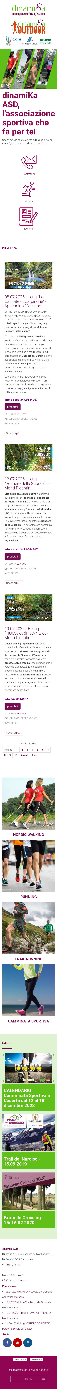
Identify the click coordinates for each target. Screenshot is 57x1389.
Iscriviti (28, 228)
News (22, 414)
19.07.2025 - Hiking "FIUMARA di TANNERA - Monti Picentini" (26, 633)
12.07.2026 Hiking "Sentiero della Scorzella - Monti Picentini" (27, 484)
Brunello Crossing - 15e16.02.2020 (24, 1220)
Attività (28, 201)
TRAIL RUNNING (28, 959)
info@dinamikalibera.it (14, 1280)
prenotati (12, 406)
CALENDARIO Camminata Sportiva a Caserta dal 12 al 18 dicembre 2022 (27, 1098)
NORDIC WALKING (28, 835)
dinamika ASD (10, 1248)
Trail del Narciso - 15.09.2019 (22, 1161)
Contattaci (28, 174)
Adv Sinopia (34, 1369)
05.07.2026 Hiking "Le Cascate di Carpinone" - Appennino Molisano (26, 301)
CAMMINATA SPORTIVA (28, 1021)
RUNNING (28, 897)
